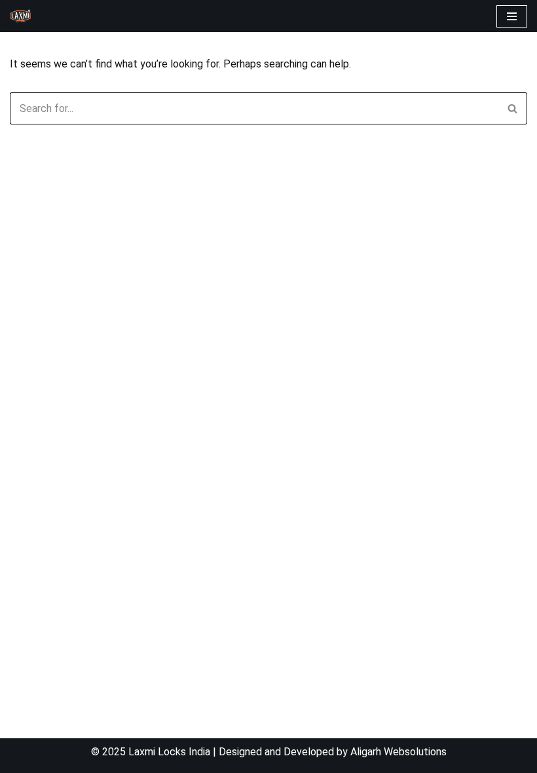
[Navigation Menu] (511, 16)
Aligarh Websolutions (398, 751)
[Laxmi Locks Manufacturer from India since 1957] (20, 16)
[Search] (512, 108)
